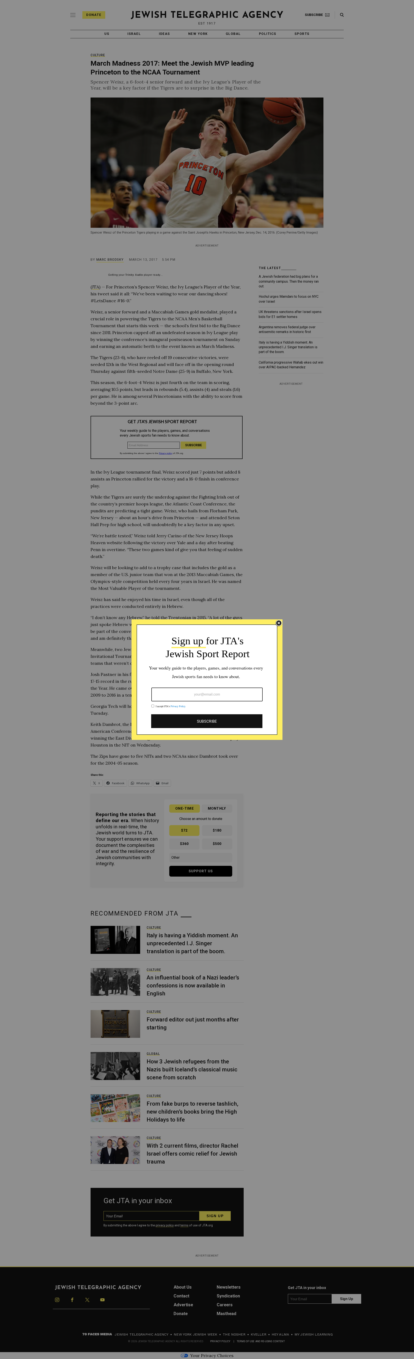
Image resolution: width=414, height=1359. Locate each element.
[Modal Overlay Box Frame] (207, 679)
